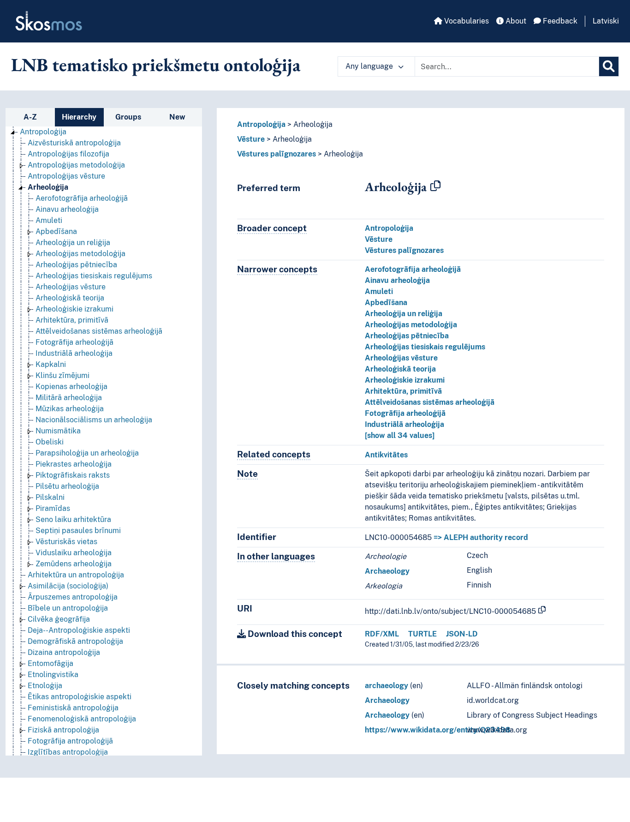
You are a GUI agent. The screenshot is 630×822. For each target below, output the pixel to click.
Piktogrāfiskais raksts (73, 475)
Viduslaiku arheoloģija (74, 552)
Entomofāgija (50, 663)
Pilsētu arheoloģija (67, 486)
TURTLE (422, 634)
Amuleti (49, 220)
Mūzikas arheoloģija (70, 408)
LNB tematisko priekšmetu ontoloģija (156, 65)
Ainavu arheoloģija (67, 209)
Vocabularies (465, 21)
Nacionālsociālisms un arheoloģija (94, 419)
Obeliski (50, 442)
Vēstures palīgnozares (276, 154)
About (515, 21)
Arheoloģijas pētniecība (76, 264)
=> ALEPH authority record (481, 537)
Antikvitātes (386, 454)
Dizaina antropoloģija (64, 652)
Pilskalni (50, 497)
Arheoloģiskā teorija (70, 298)
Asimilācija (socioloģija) (68, 586)
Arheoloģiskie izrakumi (74, 309)
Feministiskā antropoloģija (73, 707)
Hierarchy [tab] (79, 117)
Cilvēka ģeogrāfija (59, 619)
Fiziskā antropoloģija (63, 730)
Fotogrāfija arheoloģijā (74, 342)
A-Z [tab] (30, 117)
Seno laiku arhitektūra (73, 519)
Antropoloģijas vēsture (66, 176)
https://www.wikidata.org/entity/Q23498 (438, 730)
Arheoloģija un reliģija (73, 242)
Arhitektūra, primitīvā (72, 320)
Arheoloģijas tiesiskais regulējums (94, 275)
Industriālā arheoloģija (74, 353)
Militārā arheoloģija (69, 397)
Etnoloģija (45, 685)
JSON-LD (462, 634)
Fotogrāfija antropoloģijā (70, 741)
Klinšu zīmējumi (62, 375)
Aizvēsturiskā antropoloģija (74, 142)
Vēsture (251, 139)
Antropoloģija (43, 131)
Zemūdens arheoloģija (74, 563)
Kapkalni (51, 364)
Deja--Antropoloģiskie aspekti (79, 630)
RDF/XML (382, 634)
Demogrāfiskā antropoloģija (75, 641)
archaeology (386, 685)
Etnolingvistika (53, 674)
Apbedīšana (56, 231)
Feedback (559, 21)
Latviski (606, 21)
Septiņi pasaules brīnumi (78, 530)
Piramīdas (53, 508)
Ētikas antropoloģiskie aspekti (79, 696)
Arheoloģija (48, 187)
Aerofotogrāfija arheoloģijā (82, 198)
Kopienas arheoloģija (71, 386)
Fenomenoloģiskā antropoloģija (82, 718)
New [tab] (177, 117)
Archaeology (387, 571)
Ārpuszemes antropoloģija (73, 597)
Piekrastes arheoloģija (74, 464)
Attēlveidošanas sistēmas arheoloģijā (99, 331)
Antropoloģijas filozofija (68, 154)
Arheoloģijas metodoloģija (80, 253)
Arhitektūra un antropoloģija (76, 574)
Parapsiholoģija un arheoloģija (87, 453)
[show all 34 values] (399, 435)
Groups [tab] (128, 117)
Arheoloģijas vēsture (71, 286)
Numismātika (58, 430)
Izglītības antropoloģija (68, 752)
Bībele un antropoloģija (68, 608)
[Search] (609, 66)
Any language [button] (370, 66)
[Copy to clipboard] (435, 186)
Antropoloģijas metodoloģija (76, 165)
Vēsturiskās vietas (66, 541)
